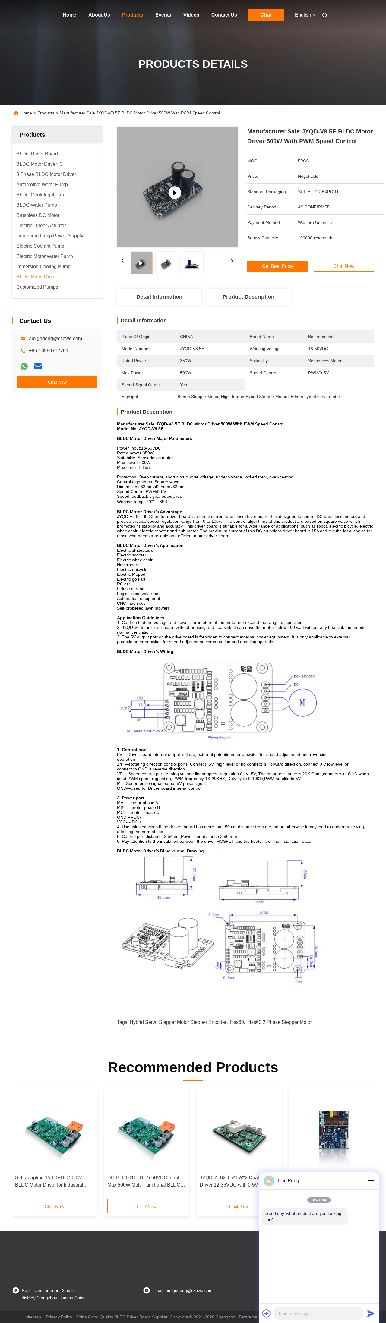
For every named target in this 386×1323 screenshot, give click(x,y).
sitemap (33, 1317)
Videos (191, 14)
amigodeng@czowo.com (55, 338)
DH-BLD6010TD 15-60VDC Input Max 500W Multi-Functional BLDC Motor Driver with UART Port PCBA (145, 1182)
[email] (38, 366)
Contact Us (224, 14)
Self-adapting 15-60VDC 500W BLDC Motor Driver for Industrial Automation (49, 1182)
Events (163, 14)
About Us (99, 14)
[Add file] (266, 1313)
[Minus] (371, 1180)
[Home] (20, 15)
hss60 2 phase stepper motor (280, 1022)
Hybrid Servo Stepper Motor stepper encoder (178, 1022)
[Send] (371, 1313)
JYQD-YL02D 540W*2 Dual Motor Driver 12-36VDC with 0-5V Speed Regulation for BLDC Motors (237, 1182)
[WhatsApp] (24, 366)
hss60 (237, 1022)
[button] (23, 1145)
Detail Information (159, 297)
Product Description (248, 297)
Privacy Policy (59, 1317)
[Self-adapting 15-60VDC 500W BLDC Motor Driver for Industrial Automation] (54, 1131)
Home (69, 14)
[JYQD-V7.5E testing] (177, 186)
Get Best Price (277, 266)
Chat (266, 14)
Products (132, 14)
